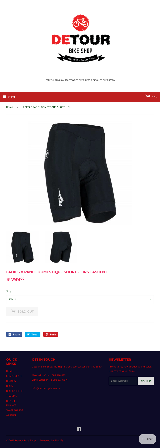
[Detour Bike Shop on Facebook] (79, 430)
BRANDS (11, 381)
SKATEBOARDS (14, 410)
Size (8, 291)
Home (9, 107)
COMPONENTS (14, 376)
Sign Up (145, 381)
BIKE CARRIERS (14, 391)
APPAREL (11, 415)
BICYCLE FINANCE (11, 403)
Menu (11, 97)
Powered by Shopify (51, 441)
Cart (154, 97)
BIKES (9, 386)
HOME (9, 371)
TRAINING (11, 396)
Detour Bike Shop (25, 441)
